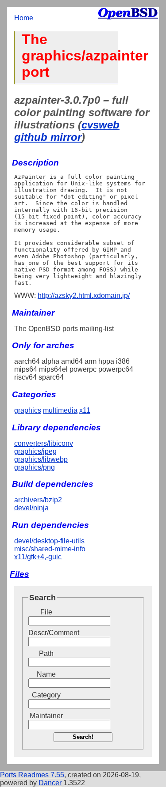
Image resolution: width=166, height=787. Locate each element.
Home (23, 18)
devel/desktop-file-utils (49, 541)
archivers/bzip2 (38, 500)
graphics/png (34, 467)
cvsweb (100, 125)
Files (19, 574)
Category (46, 695)
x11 (84, 410)
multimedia (60, 410)
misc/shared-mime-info (49, 549)
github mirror (47, 137)
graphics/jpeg (35, 451)
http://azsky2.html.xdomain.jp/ (84, 295)
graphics (27, 410)
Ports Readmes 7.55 (32, 775)
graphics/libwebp (41, 459)
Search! (83, 737)
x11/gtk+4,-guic (38, 557)
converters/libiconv (43, 443)
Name (46, 674)
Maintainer (46, 715)
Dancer (50, 783)
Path (46, 653)
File (46, 612)
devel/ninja (31, 508)
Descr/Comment (46, 632)
